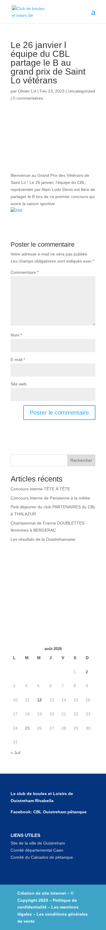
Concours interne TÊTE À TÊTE (40, 489)
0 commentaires (28, 98)
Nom (16, 335)
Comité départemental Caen (37, 850)
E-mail (18, 359)
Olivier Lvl (27, 91)
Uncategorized (81, 91)
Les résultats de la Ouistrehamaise (43, 539)
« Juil (15, 752)
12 (39, 700)
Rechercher (81, 460)
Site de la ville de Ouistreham (38, 843)
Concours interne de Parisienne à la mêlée (50, 498)
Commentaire (25, 272)
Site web (18, 384)
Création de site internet (41, 893)
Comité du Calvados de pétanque (42, 857)
